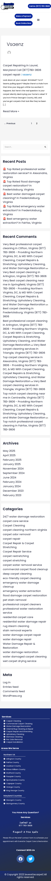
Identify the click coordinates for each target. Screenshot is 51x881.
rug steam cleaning (16, 626)
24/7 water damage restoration (24, 516)
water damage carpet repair (22, 635)
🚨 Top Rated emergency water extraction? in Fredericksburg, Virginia (24, 210)
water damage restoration (20, 652)
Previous (9, 123)
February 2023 (12, 495)
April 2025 (9, 455)
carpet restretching (16, 556)
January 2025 (12, 464)
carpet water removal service (22, 565)
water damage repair (17, 639)
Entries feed (11, 687)
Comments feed (14, 691)
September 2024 (14, 473)
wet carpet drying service (19, 661)
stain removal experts (17, 630)
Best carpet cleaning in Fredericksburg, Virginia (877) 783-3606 (25, 312)
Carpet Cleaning (14, 525)
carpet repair (12, 74)
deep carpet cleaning (17, 574)
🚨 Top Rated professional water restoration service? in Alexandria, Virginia (25, 173)
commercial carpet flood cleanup (25, 569)
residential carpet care (18, 617)
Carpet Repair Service (17, 551)
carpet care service (15, 521)
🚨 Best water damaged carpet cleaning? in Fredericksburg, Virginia (24, 198)
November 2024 (13, 468)
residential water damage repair (24, 621)
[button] (38, 20)
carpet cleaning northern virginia (25, 530)
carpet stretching (14, 560)
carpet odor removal (16, 534)
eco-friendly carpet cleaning (22, 578)
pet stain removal (14, 600)
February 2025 (12, 460)
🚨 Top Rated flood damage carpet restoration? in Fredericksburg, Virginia (21, 185)
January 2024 (12, 486)
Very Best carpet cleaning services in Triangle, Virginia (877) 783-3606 (24, 349)
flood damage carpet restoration (25, 595)
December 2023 (13, 491)
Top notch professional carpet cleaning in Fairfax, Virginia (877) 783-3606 (24, 425)
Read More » (11, 111)
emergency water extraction (22, 591)
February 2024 (12, 482)
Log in (7, 682)
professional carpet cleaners (22, 604)
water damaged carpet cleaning (25, 656)
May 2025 (9, 451)
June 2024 (9, 477)
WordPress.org (12, 696)
